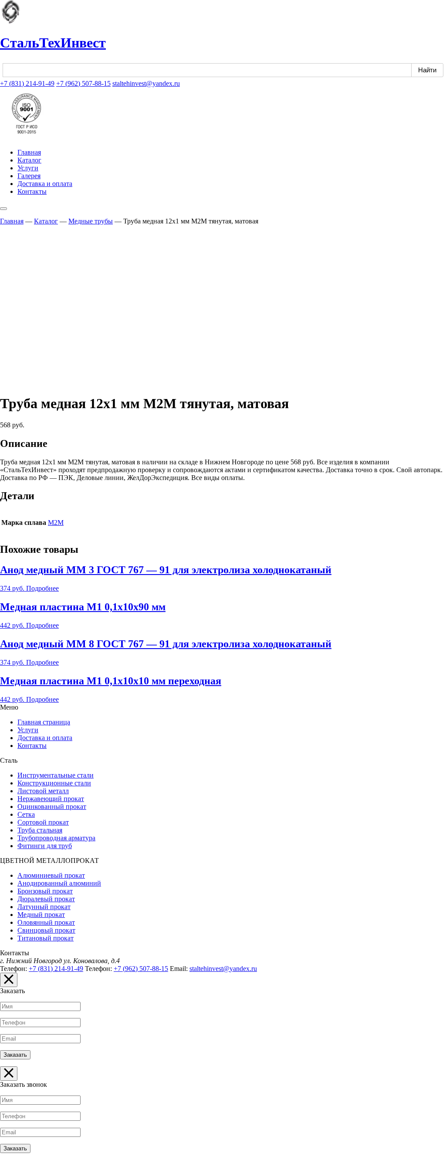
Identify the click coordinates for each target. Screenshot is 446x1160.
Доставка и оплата (44, 183)
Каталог (29, 160)
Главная (29, 152)
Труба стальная (39, 830)
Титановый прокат (45, 938)
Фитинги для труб (44, 845)
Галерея (29, 175)
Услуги (27, 168)
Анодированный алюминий (59, 883)
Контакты (32, 191)
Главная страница (43, 722)
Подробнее (42, 588)
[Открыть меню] (3, 208)
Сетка (26, 814)
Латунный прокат (44, 906)
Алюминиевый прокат (51, 875)
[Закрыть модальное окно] (8, 980)
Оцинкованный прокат (51, 806)
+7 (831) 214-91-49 (27, 83)
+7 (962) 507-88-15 (83, 83)
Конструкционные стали (54, 783)
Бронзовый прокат (45, 891)
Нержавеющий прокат (50, 798)
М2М (56, 522)
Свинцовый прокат (46, 930)
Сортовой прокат (43, 822)
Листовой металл (43, 791)
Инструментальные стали (55, 775)
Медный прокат (41, 914)
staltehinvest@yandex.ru (146, 83)
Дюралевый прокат (46, 899)
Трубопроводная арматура (56, 838)
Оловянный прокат (46, 922)
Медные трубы (90, 221)
